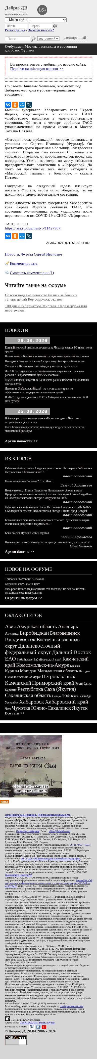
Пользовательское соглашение (20, 814)
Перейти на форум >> (23, 598)
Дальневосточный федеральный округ (32, 649)
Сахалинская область (28, 695)
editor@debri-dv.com (59, 831)
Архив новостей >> (21, 441)
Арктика (12, 633)
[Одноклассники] (15, 105)
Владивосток (20, 639)
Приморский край (53, 683)
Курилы (12, 670)
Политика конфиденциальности (54, 814)
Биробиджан (34, 633)
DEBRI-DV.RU (47, 1022)
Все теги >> (15, 713)
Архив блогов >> (19, 552)
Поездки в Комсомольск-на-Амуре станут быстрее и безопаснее (45, 361)
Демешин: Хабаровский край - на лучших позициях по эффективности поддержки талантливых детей (39, 390)
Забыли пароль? (41, 30)
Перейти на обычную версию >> (36, 69)
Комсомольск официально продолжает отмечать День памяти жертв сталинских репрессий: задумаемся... (47, 522)
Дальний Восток (71, 652)
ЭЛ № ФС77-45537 (80, 844)
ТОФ (66, 696)
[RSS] (4, 802)
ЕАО (10, 659)
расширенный (74, 38)
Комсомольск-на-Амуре (42, 665)
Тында (74, 696)
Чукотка (21, 708)
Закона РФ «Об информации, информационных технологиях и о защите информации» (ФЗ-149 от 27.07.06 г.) (48, 883)
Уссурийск (11, 702)
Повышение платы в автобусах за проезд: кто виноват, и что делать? (47, 542)
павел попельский (77, 476)
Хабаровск (31, 702)
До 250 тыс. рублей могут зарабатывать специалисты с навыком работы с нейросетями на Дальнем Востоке (45, 373)
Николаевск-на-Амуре (23, 677)
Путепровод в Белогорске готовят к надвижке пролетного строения (47, 356)
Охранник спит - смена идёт (22, 584)
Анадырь (68, 626)
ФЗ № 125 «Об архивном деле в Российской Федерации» (50, 858)
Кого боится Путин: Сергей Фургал (27, 533)
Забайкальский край (47, 659)
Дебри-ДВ (16, 7)
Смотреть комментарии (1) (32, 273)
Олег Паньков (81, 546)
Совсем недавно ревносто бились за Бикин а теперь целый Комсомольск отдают (41, 297)
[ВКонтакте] (8, 105)
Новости (12, 254)
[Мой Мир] (22, 105)
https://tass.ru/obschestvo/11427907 (32, 228)
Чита (8, 708)
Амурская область (37, 626)
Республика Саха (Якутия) (46, 689)
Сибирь (56, 696)
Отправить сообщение (27, 831)
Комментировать (24, 263)
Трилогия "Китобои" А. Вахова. (25, 579)
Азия (10, 626)
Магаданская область (57, 670)
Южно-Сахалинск (51, 708)
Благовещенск (65, 633)
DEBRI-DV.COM (29, 1022)
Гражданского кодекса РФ (18, 875)
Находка (84, 671)
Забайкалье (25, 659)
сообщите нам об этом (71, 1006)
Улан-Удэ (85, 696)
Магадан (28, 670)
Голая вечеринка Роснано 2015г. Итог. (28, 481)
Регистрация (15, 30)
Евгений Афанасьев (76, 485)
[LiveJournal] (29, 105)
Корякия (75, 665)
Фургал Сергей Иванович (41, 254)
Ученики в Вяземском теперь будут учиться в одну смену (41, 366)
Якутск (80, 708)
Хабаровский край (66, 702)
